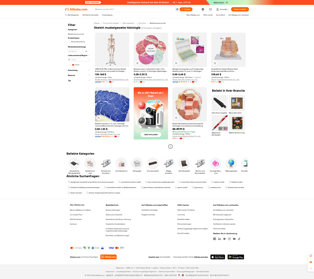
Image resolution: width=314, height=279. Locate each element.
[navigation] (78, 85)
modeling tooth (215, 187)
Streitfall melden (183, 219)
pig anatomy (198, 187)
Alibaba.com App (201, 257)
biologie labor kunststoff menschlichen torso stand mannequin (92, 182)
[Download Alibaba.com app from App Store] (217, 256)
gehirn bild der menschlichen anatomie (156, 187)
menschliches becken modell (131, 182)
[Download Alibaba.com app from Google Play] (236, 256)
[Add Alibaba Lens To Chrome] (108, 256)
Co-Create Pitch (76, 215)
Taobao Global (165, 268)
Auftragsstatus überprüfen (223, 219)
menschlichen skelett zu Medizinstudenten (121, 187)
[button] (177, 9)
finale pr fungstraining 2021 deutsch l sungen (104, 193)
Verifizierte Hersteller (150, 210)
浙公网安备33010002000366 (197, 275)
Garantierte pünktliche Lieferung (118, 219)
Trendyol (181, 268)
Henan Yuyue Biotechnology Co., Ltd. (225, 80)
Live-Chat (181, 215)
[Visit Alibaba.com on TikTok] (239, 238)
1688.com (129, 268)
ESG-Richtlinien (76, 219)
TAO (174, 268)
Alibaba (96, 23)
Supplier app (154, 257)
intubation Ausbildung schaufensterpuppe (85, 187)
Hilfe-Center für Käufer (186, 210)
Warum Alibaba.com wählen (80, 210)
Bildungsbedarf (128, 23)
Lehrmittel (142, 23)
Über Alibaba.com (77, 205)
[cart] (211, 10)
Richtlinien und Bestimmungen (117, 235)
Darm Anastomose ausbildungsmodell (161, 182)
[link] (311, 256)
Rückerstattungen (184, 224)
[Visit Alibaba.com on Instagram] (229, 238)
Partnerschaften (219, 229)
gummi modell (182, 187)
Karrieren (73, 224)
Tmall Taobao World (143, 268)
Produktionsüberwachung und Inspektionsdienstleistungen (117, 230)
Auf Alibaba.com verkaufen (223, 210)
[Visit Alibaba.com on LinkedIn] (219, 238)
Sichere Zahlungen (113, 210)
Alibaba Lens (75, 257)
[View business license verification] (179, 275)
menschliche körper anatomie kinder (194, 182)
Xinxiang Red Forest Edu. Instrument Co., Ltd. (151, 80)
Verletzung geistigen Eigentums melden (192, 229)
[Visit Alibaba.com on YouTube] (234, 238)
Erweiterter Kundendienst (115, 224)
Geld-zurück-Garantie (114, 215)
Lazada (155, 268)
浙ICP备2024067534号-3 (219, 275)
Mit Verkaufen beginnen (222, 215)
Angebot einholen (148, 215)
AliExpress (120, 268)
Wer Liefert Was (192, 268)
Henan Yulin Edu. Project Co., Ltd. (185, 80)
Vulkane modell (219, 182)
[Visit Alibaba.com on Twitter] (224, 238)
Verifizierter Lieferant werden (224, 224)
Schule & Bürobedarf (111, 23)
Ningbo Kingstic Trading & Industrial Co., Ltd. (111, 80)
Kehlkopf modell (236, 182)
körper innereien (76, 193)
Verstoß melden (183, 233)
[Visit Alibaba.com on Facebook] (214, 238)
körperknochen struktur (236, 187)
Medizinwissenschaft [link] (158, 23)
